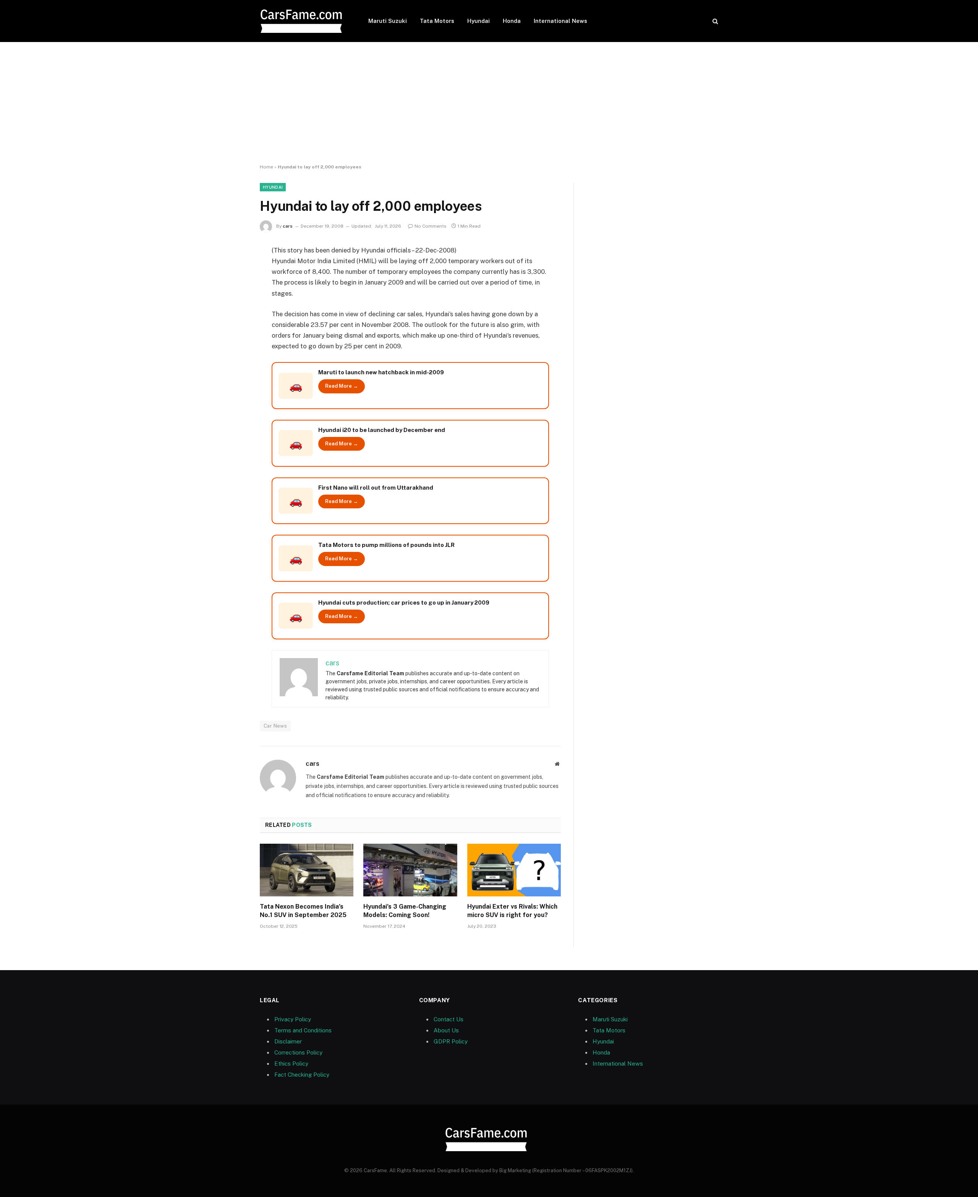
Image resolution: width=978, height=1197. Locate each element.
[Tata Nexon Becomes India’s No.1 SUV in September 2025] (306, 870)
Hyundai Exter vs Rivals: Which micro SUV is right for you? (512, 911)
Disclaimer (288, 1041)
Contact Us (448, 1019)
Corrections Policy (298, 1052)
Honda (512, 21)
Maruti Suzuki (387, 21)
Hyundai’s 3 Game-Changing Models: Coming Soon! (404, 911)
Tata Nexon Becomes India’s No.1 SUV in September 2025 (303, 911)
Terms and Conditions (303, 1030)
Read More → (341, 386)
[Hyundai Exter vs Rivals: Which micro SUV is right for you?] (514, 870)
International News (560, 21)
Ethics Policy (291, 1063)
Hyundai (478, 21)
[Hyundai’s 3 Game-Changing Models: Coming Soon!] (410, 870)
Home (266, 167)
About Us (446, 1030)
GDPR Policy (451, 1041)
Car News (275, 726)
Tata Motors (437, 21)
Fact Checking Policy (301, 1074)
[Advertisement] (489, 103)
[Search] (714, 21)
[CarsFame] (304, 21)
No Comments (431, 226)
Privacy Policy (292, 1019)
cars (288, 226)
